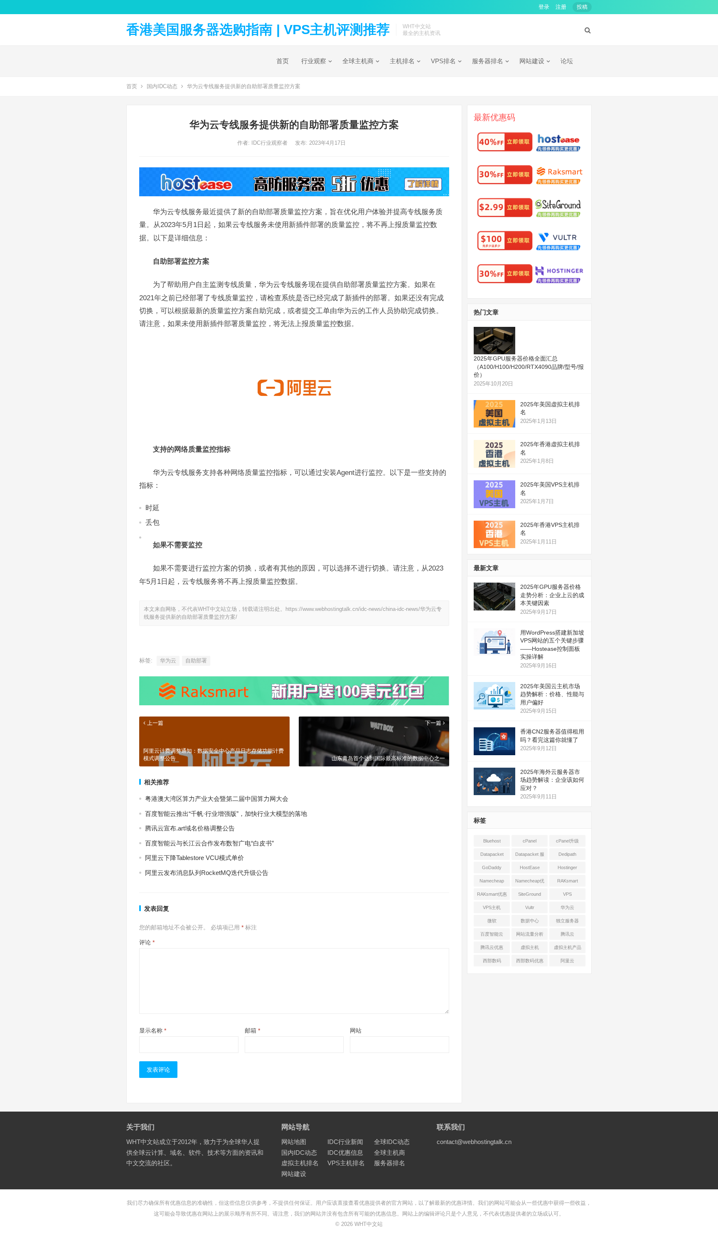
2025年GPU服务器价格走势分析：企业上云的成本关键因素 (552, 594)
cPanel (529, 840)
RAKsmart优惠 (492, 894)
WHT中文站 (368, 1224)
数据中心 (530, 920)
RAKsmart (567, 880)
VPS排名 (443, 60)
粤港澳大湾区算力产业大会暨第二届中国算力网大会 (216, 798)
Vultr (529, 907)
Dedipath (567, 854)
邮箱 (252, 1030)
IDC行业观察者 (270, 143)
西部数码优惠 (529, 960)
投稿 (582, 7)
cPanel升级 (567, 840)
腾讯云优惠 (491, 947)
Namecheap (491, 880)
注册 (561, 7)
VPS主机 (492, 907)
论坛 (567, 60)
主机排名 (402, 60)
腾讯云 (567, 934)
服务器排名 (487, 60)
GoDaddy (492, 867)
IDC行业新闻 (345, 1141)
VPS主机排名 (346, 1162)
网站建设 (531, 60)
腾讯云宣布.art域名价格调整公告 (190, 828)
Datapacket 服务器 (529, 856)
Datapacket (492, 854)
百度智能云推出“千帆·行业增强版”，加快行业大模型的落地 (226, 813)
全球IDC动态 (392, 1141)
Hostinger (567, 867)
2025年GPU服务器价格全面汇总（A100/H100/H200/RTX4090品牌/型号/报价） (529, 366)
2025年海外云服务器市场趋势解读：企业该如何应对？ (552, 779)
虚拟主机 (530, 947)
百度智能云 (491, 934)
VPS (567, 894)
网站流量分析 (529, 934)
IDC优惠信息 (345, 1152)
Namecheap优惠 (529, 882)
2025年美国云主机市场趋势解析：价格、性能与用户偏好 (552, 694)
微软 (492, 920)
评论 (147, 942)
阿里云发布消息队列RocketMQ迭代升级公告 (206, 872)
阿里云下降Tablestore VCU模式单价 (194, 857)
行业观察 (313, 60)
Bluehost (492, 840)
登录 (543, 7)
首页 (282, 60)
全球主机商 (358, 60)
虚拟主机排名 (300, 1162)
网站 (355, 1030)
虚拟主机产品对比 (567, 949)
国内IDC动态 (162, 86)
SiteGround (529, 894)
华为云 (168, 660)
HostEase (530, 867)
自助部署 (196, 660)
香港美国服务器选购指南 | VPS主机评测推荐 (258, 29)
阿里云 (567, 960)
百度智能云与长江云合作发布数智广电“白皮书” (209, 843)
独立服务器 (567, 920)
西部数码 (492, 960)
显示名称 (152, 1030)
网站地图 (293, 1141)
